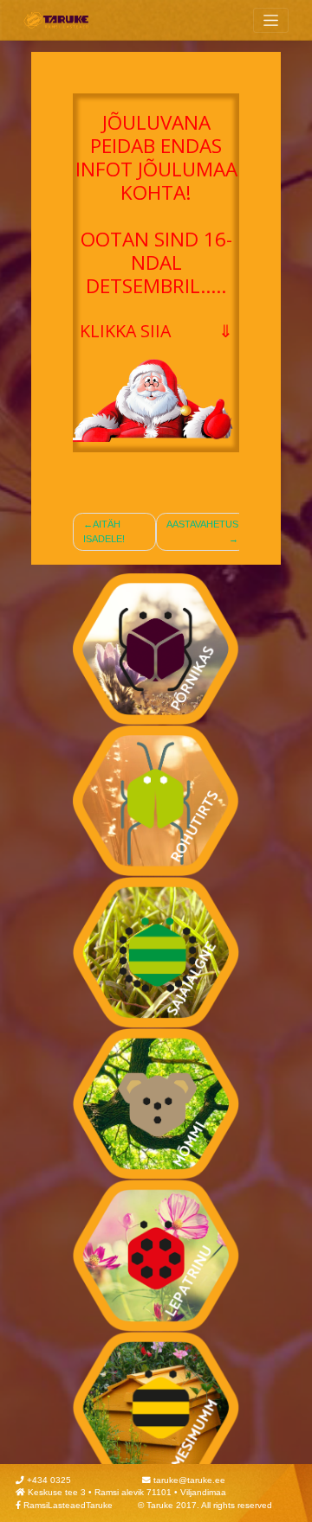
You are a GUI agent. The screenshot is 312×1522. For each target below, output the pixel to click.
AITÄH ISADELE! (104, 531)
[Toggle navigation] (271, 20)
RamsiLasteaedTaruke (68, 1505)
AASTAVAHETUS (202, 524)
